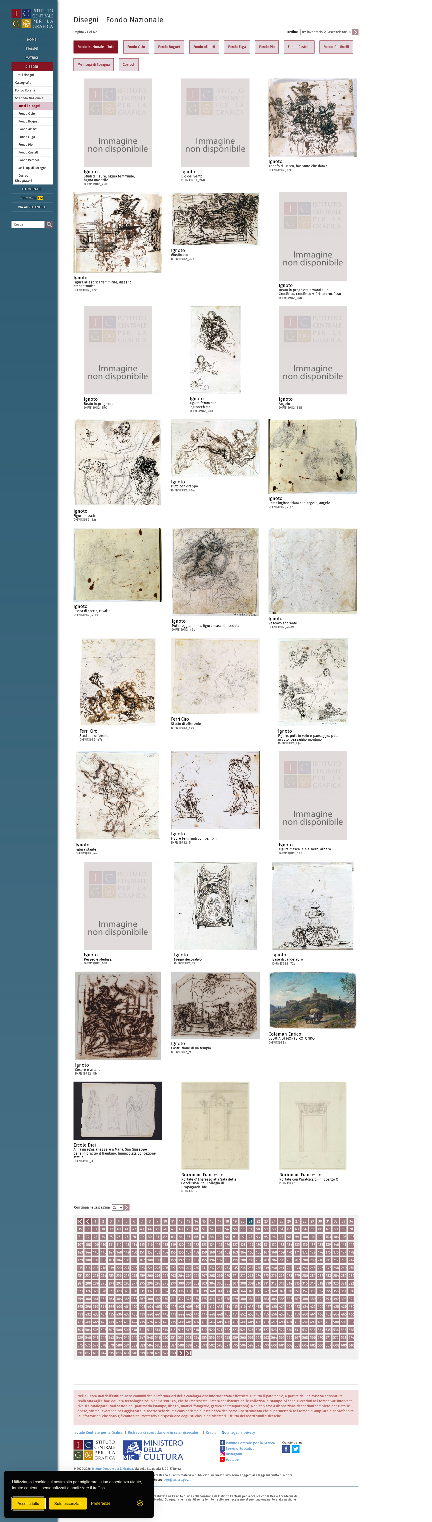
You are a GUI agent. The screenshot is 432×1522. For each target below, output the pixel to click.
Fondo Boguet (28, 121)
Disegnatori (23, 180)
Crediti (211, 1433)
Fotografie (32, 189)
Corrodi (23, 175)
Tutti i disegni (24, 75)
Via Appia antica (32, 207)
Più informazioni (148, 173)
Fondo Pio (25, 144)
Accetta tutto (28, 1503)
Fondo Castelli (28, 152)
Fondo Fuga (26, 137)
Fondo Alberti (27, 129)
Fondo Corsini (25, 90)
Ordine (292, 32)
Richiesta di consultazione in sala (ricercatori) (164, 1433)
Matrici (32, 57)
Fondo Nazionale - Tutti (96, 47)
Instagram (233, 1454)
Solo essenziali (68, 1503)
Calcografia (23, 82)
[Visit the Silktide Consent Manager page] (140, 1504)
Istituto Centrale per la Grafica (98, 1433)
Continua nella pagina (92, 1207)
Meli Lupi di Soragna (32, 168)
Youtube (232, 1460)
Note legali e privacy (238, 1433)
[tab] (33, 98)
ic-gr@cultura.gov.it (176, 1480)
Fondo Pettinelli (29, 160)
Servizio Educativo (239, 1449)
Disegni (31, 66)
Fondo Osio (26, 113)
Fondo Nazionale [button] (31, 98)
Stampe (32, 48)
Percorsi (31, 198)
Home (31, 39)
